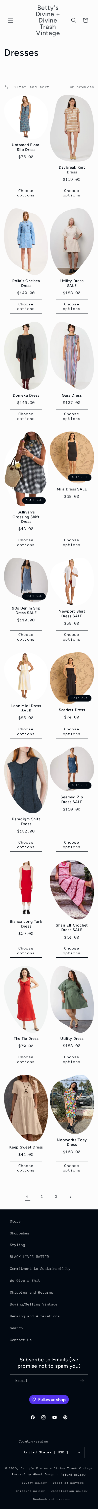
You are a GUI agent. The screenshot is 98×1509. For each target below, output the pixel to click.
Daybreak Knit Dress (72, 169)
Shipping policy (30, 1491)
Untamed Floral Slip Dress (26, 147)
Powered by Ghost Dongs (33, 1474)
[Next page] (70, 1197)
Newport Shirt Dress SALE (72, 613)
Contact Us (21, 1340)
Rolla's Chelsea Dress (26, 283)
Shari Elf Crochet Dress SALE (72, 927)
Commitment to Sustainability (40, 1269)
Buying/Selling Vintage (34, 1304)
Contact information (51, 1499)
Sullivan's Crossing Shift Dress (26, 517)
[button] (10, 20)
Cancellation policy (69, 1491)
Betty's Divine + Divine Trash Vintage (57, 1468)
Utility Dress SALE (72, 283)
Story (15, 1221)
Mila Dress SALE (72, 489)
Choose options (26, 192)
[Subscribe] (82, 1381)
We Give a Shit (25, 1280)
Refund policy (73, 1474)
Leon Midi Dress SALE (26, 708)
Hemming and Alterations (35, 1316)
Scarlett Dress (72, 710)
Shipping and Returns (32, 1292)
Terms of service (68, 1482)
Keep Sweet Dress (26, 1147)
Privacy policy (33, 1482)
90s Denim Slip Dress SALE (26, 610)
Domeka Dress (26, 395)
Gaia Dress (72, 395)
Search (16, 1328)
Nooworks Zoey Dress (72, 1142)
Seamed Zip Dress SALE (72, 799)
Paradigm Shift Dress (26, 821)
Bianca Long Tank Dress (26, 924)
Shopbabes (20, 1233)
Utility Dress (72, 1038)
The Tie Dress (26, 1039)
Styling (17, 1245)
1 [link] (27, 1197)
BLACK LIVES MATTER (29, 1257)
